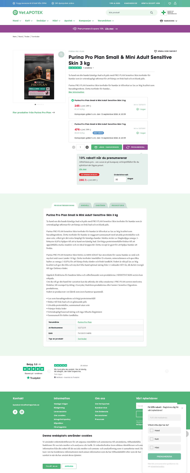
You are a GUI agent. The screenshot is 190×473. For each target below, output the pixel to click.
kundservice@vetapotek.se (26, 405)
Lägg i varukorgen (109, 147)
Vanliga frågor (61, 404)
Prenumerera (138, 147)
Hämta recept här (150, 3)
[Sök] (151, 12)
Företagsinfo (60, 427)
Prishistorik (118, 205)
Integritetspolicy (62, 419)
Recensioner (101, 416)
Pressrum (99, 419)
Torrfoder (82, 339)
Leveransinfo (60, 412)
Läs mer (109, 29)
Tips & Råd (114, 3)
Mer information (76, 92)
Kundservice (130, 3)
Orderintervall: (121, 175)
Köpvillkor (58, 423)
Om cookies (60, 416)
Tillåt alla (51, 466)
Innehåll (85, 205)
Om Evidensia (101, 412)
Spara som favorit (167, 51)
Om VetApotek (102, 404)
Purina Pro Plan (76, 51)
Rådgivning (59, 408)
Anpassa (69, 466)
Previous (16, 76)
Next (61, 76)
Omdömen (100, 205)
